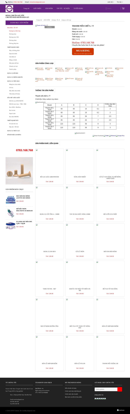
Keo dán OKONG (14, 116)
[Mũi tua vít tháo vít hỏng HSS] (39, 81)
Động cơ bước (13, 60)
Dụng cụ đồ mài (12, 73)
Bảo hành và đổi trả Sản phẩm (73, 397)
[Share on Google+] (120, 135)
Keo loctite (12, 110)
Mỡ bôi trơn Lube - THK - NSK (17, 104)
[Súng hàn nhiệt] (49, 69)
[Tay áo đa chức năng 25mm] (79, 71)
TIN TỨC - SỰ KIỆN (63, 8)
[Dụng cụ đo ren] (99, 69)
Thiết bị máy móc (13, 47)
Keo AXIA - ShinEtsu (15, 107)
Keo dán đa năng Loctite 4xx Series (23, 197)
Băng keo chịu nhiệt (14, 84)
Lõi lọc (11, 87)
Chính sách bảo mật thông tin (73, 391)
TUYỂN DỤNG (78, 8)
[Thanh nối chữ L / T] (49, 25)
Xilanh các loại (13, 66)
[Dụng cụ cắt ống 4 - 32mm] (69, 71)
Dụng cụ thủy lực (13, 130)
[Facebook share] (98, 135)
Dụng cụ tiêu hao (13, 81)
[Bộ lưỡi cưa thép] (89, 69)
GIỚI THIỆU (37, 8)
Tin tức (119, 2)
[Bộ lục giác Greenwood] (39, 69)
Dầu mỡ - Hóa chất (13, 97)
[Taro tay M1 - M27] (89, 73)
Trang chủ (26, 8)
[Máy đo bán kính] (119, 69)
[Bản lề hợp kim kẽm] (59, 80)
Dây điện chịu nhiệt (14, 90)
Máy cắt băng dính (14, 50)
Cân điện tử (12, 57)
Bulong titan (12, 34)
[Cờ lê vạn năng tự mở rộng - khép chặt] (59, 71)
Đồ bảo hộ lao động (14, 134)
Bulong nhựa (12, 40)
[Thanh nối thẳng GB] (79, 80)
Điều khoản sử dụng (70, 388)
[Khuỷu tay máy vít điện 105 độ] (99, 74)
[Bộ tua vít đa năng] (109, 73)
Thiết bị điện (12, 69)
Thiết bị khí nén (12, 120)
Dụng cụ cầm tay (14, 31)
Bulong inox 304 (14, 37)
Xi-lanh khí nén (13, 123)
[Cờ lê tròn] (108, 68)
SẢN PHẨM (49, 8)
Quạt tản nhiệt (13, 53)
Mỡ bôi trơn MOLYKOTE (16, 101)
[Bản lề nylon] (69, 78)
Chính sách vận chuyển (71, 394)
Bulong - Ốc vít (12, 28)
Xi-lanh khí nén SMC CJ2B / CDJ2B (24, 222)
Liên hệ (110, 2)
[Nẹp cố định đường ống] (109, 76)
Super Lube (12, 113)
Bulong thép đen (13, 43)
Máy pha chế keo (14, 63)
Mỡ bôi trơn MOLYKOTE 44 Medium (24, 210)
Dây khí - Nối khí (14, 127)
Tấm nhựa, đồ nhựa (14, 94)
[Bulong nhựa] (19, 184)
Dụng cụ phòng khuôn (15, 77)
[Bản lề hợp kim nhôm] (49, 80)
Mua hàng (83, 50)
